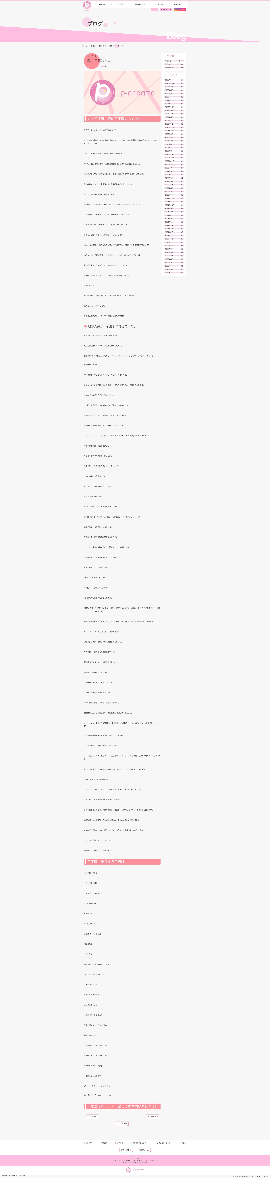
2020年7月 (169, 256)
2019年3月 (169, 272)
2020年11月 (169, 242)
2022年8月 (169, 171)
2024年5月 (169, 114)
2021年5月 (169, 222)
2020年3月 (169, 269)
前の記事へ (152, 1116)
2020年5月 (169, 262)
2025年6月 (169, 87)
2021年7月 (169, 215)
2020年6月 (169, 259)
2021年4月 (169, 225)
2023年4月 (169, 147)
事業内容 (120, 4)
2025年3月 (169, 93)
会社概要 (89, 1143)
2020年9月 (169, 249)
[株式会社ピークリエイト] (87, 6)
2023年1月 (169, 154)
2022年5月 (169, 181)
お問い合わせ (166, 9)
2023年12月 (169, 124)
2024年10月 (169, 107)
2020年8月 (169, 252)
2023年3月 (169, 151)
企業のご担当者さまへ (164, 1143)
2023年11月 (169, 127)
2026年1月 (169, 80)
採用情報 (177, 4)
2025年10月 (169, 83)
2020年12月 (169, 239)
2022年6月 (169, 178)
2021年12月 (169, 198)
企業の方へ (158, 4)
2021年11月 (169, 202)
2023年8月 (169, 137)
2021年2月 (169, 232)
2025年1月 (169, 97)
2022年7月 (169, 174)
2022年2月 (169, 191)
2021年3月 (169, 229)
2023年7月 (169, 141)
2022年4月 (169, 185)
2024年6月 (169, 110)
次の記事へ (92, 1116)
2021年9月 (169, 208)
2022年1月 (169, 195)
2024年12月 (169, 100)
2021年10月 (169, 205)
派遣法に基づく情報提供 (17, 1176)
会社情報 (102, 4)
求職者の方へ (140, 4)
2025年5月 (169, 90)
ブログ (154, 9)
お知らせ (103, 66)
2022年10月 (169, 164)
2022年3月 (169, 188)
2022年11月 (169, 161)
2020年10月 (169, 245)
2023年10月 (169, 131)
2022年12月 (169, 158)
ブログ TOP (122, 1123)
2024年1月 (169, 120)
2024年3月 (169, 117)
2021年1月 (169, 235)
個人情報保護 (6, 1176)
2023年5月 (169, 144)
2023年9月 (169, 134)
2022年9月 (169, 168)
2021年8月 (169, 212)
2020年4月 (169, 266)
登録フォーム (144, 1150)
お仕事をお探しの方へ (140, 1143)
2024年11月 (169, 103)
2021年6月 (169, 218)
